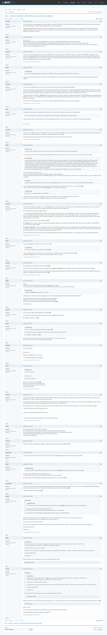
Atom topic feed (98, 627)
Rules (10, 9)
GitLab (83, 2)
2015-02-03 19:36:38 (27, 129)
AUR (96, 2)
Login (24, 9)
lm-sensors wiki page (36, 112)
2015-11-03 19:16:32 (27, 496)
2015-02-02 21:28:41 (27, 37)
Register (19, 9)
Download (102, 2)
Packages (65, 2)
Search (14, 9)
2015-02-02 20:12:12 (27, 21)
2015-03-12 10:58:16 (27, 280)
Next (22, 18)
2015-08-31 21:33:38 (27, 483)
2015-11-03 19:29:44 (27, 568)
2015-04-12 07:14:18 (27, 394)
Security (90, 2)
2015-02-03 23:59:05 (27, 145)
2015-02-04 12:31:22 (27, 203)
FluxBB (100, 629)
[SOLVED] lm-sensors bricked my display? (39, 16)
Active (94, 11)
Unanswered (99, 11)
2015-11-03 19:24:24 (27, 538)
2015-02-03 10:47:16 (27, 67)
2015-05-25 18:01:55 (27, 464)
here (49, 91)
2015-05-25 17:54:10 (27, 452)
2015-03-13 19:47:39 (27, 323)
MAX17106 (42, 95)
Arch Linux (8, 2)
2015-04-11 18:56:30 (27, 345)
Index (6, 9)
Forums (73, 2)
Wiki (78, 2)
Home (59, 2)
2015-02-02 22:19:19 (27, 51)
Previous (11, 18)
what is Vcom (38, 91)
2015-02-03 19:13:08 (27, 109)
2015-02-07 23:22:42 (27, 262)
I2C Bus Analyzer (49, 175)
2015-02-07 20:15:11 (27, 241)
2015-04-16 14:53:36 (27, 426)
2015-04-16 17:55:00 (27, 441)
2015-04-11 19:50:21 (27, 366)
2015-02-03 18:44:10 (27, 84)
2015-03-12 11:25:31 (27, 309)
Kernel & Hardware (16, 16)
